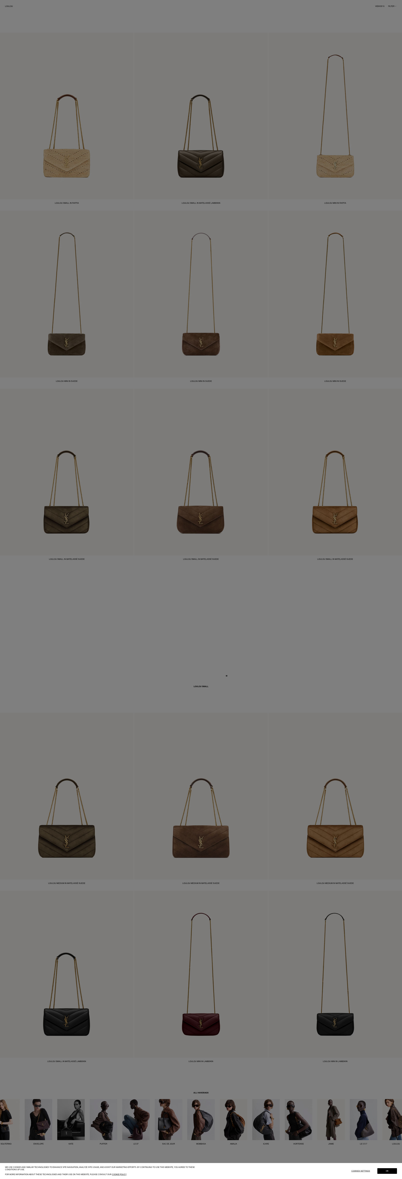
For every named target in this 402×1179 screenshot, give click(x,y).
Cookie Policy (119, 1174)
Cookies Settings (360, 1171)
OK (387, 1171)
